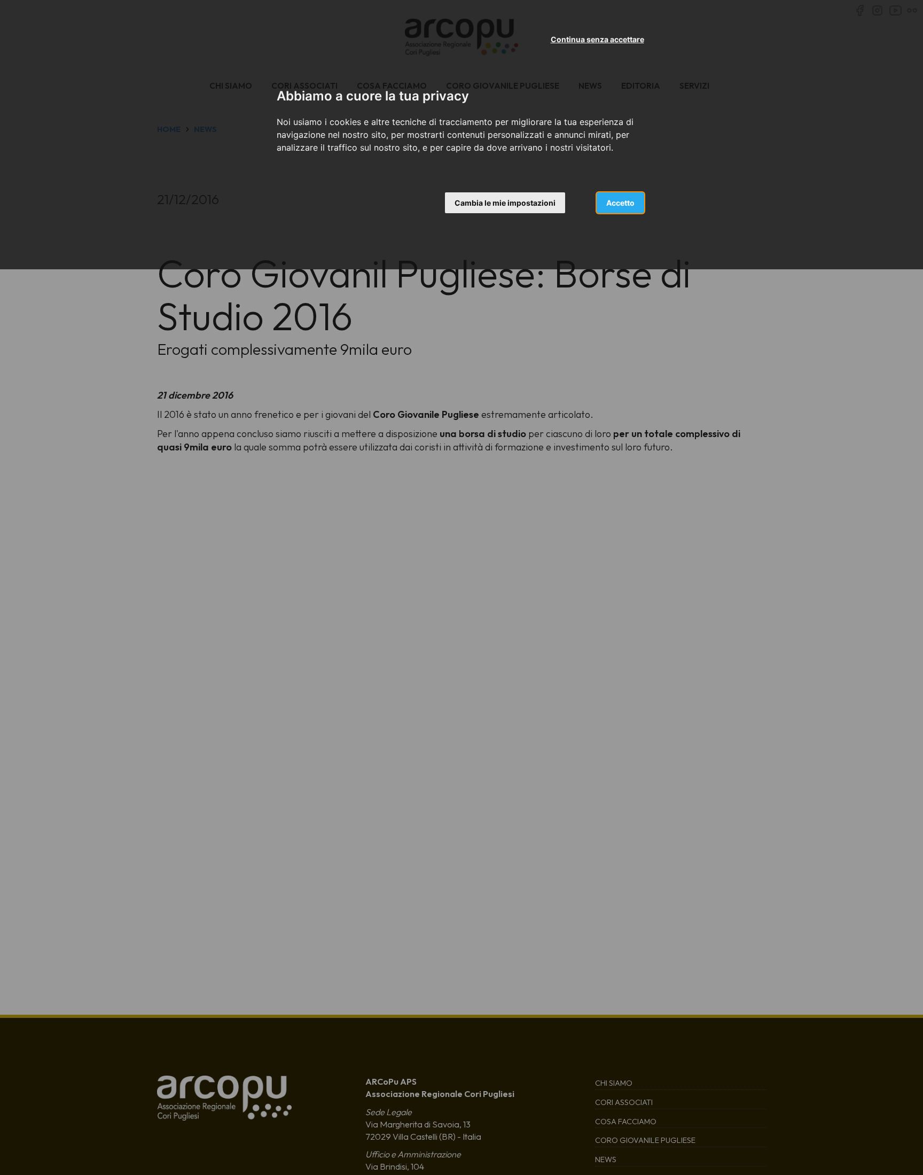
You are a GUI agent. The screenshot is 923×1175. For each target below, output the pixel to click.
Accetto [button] (620, 202)
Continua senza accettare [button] (597, 39)
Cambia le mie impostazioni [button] (505, 202)
